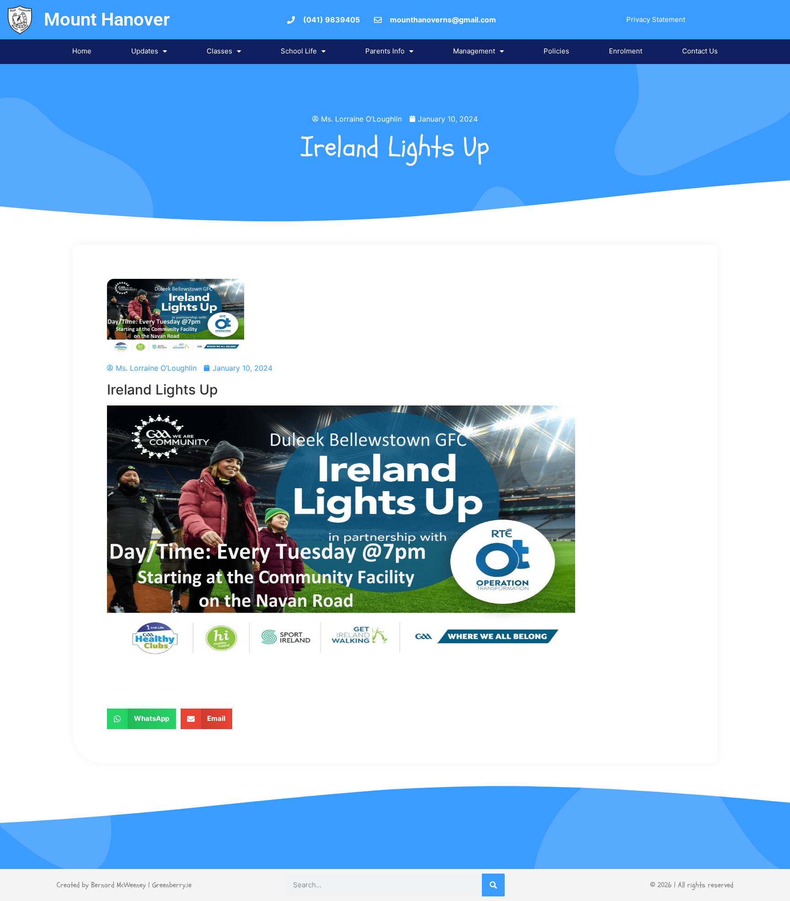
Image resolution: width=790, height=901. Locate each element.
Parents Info (385, 51)
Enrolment (625, 51)
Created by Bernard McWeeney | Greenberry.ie (124, 885)
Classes (219, 51)
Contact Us (700, 51)
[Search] (493, 885)
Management (474, 51)
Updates (144, 51)
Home (81, 51)
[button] (141, 719)
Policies (556, 51)
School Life (299, 51)
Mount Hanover (107, 19)
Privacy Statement (655, 19)
